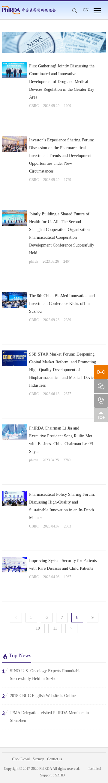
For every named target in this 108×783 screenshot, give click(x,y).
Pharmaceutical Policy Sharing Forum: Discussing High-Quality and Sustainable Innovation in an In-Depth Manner (62, 506)
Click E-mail (21, 759)
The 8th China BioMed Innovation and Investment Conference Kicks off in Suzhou (62, 304)
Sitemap (38, 759)
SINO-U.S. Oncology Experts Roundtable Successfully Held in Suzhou (41, 675)
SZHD (60, 775)
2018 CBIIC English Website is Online (39, 696)
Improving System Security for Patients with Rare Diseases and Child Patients (63, 564)
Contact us (54, 759)
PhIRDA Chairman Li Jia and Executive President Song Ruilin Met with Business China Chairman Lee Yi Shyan (61, 440)
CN (85, 10)
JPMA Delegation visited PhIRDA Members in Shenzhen (45, 717)
